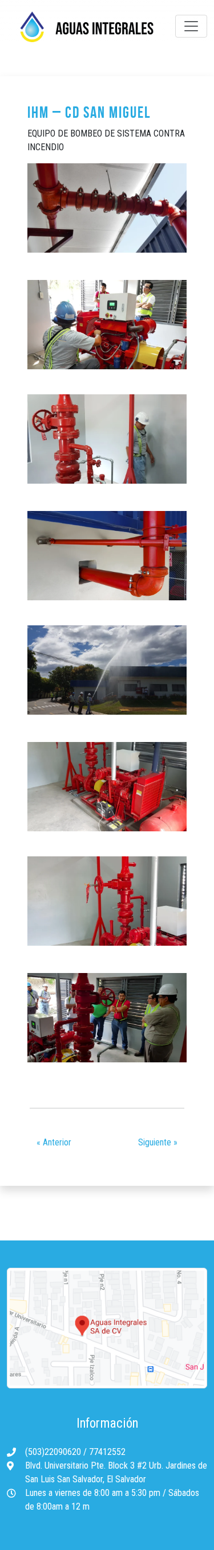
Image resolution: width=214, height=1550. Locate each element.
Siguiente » (157, 1142)
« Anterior (54, 1142)
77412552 (107, 1451)
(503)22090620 (54, 1451)
